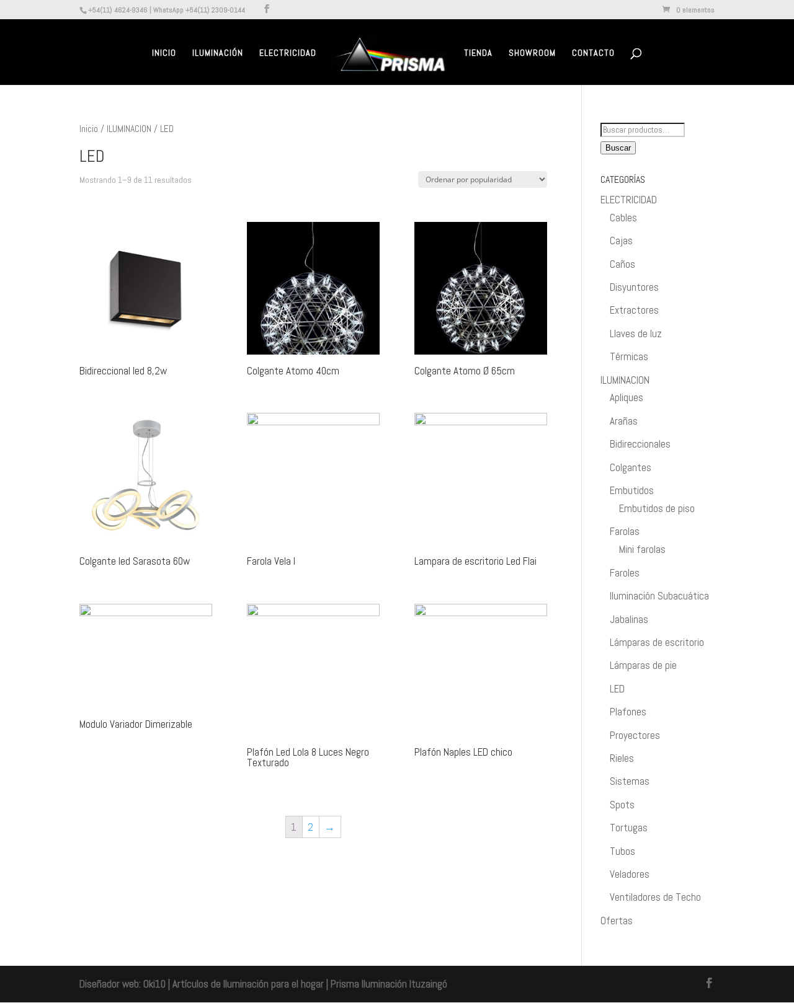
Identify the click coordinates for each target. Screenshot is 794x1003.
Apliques (626, 397)
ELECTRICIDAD (628, 199)
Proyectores (635, 735)
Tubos (622, 851)
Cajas (621, 240)
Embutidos (632, 490)
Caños (622, 264)
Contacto (593, 53)
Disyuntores (634, 287)
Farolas (625, 531)
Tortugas (629, 827)
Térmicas (629, 356)
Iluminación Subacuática (659, 596)
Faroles (625, 573)
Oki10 (154, 984)
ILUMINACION (129, 129)
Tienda (478, 53)
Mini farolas (642, 549)
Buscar (618, 147)
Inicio (164, 53)
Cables (623, 217)
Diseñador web (109, 984)
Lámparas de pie (643, 665)
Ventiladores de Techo (655, 897)
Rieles (622, 758)
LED (617, 689)
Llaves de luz (636, 333)
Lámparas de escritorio (657, 642)
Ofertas (616, 920)
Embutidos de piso (657, 508)
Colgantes (630, 467)
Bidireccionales (640, 444)
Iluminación (217, 53)
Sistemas (629, 781)
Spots (622, 804)
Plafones (628, 711)
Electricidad (287, 53)
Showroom (532, 53)
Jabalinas (629, 619)
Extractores (634, 310)
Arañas (624, 421)
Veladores (629, 874)
